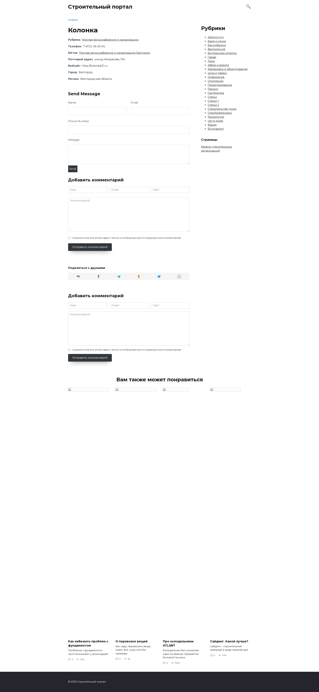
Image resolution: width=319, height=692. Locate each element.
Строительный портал (100, 6)
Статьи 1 (213, 101)
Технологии (216, 116)
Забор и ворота (218, 65)
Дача (211, 61)
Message (74, 139)
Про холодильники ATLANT (178, 643)
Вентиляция (216, 49)
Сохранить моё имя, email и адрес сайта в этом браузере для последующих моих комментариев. (126, 238)
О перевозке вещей (131, 641)
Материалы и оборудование (228, 69)
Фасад (212, 124)
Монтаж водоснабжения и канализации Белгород (114, 52)
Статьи (212, 97)
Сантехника (216, 93)
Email (134, 102)
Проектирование (220, 85)
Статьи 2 (213, 105)
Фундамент (216, 128)
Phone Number (78, 121)
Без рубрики (217, 45)
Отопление (215, 81)
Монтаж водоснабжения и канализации (110, 39)
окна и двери (217, 73)
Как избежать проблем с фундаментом (88, 643)
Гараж (212, 57)
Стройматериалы (220, 113)
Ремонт (213, 89)
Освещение (216, 77)
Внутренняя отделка (222, 53)
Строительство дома (222, 109)
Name (72, 102)
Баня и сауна (217, 41)
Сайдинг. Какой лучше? (229, 641)
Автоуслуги (216, 37)
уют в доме (215, 120)
